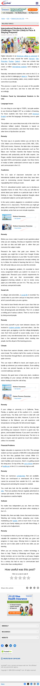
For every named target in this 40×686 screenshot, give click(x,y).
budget (15, 521)
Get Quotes (17, 218)
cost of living (28, 463)
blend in (24, 76)
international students (19, 67)
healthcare (6, 466)
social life (24, 295)
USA (8, 18)
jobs (2, 491)
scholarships (21, 476)
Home (3, 18)
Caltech (17, 61)
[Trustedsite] (6, 654)
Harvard (31, 58)
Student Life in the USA (17, 18)
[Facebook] (3, 646)
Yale (37, 58)
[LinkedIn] (11, 646)
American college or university (27, 56)
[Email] (15, 646)
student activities (14, 327)
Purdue (11, 61)
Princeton (4, 61)
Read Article (17, 228)
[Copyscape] (10, 659)
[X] (7, 646)
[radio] (12, 578)
